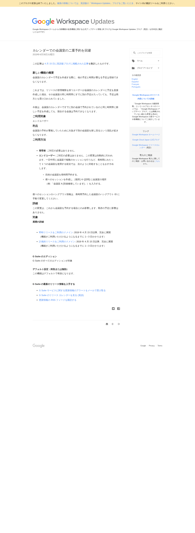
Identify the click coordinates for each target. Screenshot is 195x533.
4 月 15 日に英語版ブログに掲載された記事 (66, 63)
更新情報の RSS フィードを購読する (57, 300)
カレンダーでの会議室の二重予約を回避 (62, 50)
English (135, 79)
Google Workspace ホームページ (146, 134)
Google (143, 346)
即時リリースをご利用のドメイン (56, 232)
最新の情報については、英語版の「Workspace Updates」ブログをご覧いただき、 (96, 3)
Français (135, 84)
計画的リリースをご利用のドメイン (57, 241)
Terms (160, 346)
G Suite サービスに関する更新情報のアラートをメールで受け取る (72, 290)
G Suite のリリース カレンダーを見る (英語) (61, 295)
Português (136, 87)
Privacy (152, 346)
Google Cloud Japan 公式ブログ (145, 140)
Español (135, 82)
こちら (157, 161)
